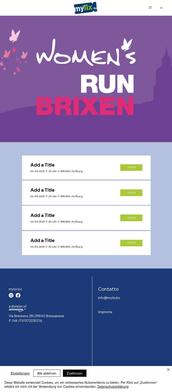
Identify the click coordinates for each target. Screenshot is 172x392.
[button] (131, 167)
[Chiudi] (168, 370)
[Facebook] (18, 295)
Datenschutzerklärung (113, 386)
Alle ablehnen (46, 373)
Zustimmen (75, 373)
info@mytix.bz (109, 298)
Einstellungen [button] (20, 373)
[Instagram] (11, 295)
